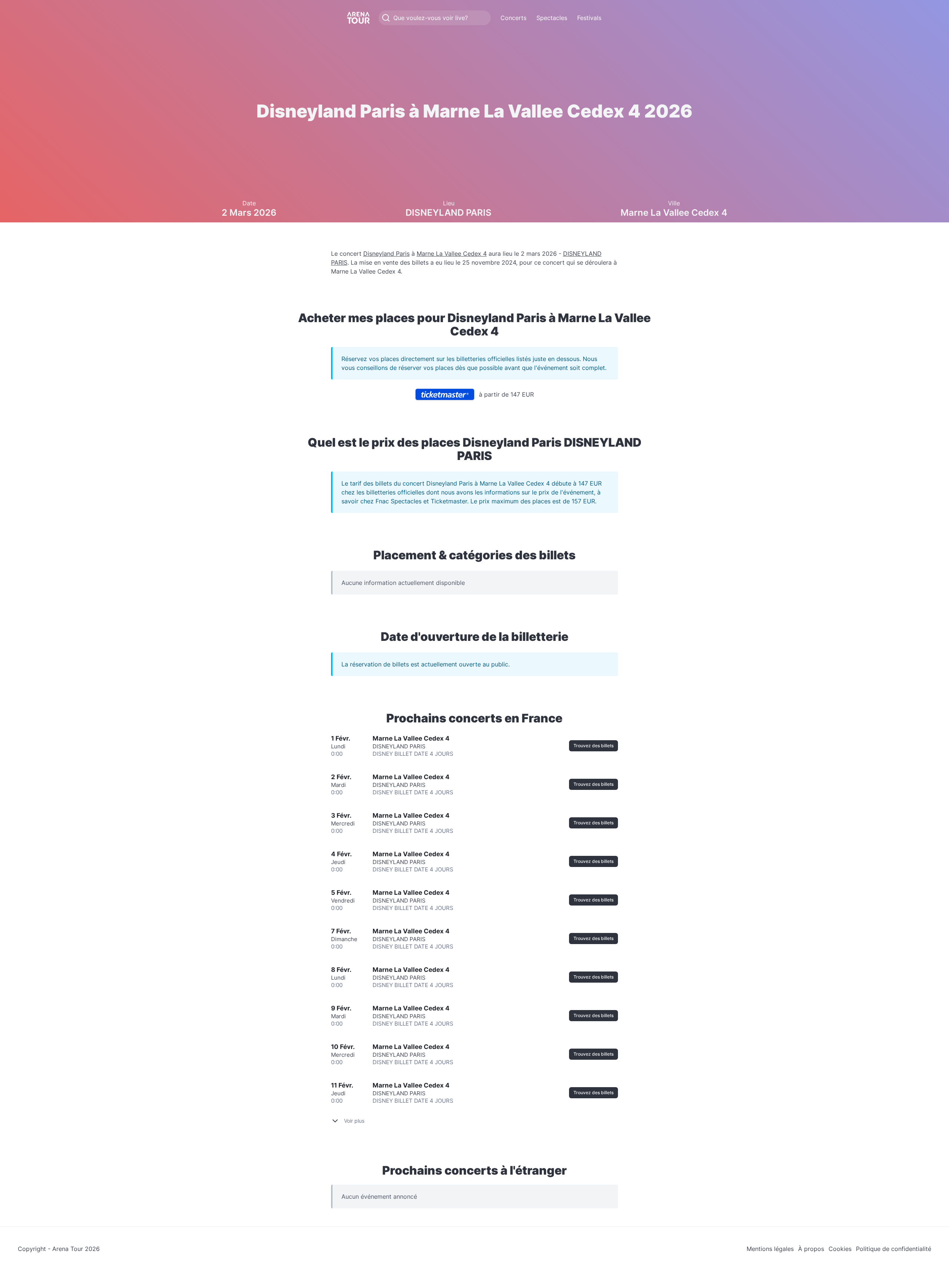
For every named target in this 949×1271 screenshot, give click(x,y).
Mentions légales (770, 1248)
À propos (811, 1248)
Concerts (513, 17)
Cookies (840, 1248)
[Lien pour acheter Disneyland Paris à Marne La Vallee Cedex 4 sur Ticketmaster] (444, 394)
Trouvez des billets (593, 745)
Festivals (589, 17)
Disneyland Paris (386, 253)
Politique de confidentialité (893, 1248)
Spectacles (551, 17)
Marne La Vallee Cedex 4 (452, 253)
